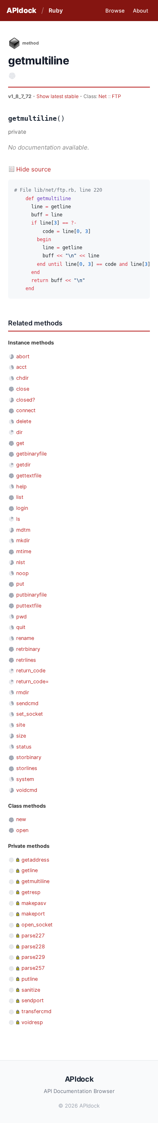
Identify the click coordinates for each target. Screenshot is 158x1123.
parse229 (33, 957)
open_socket (37, 925)
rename (25, 638)
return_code (30, 670)
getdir (23, 465)
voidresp (32, 1022)
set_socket (29, 714)
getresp (31, 892)
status (24, 747)
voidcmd (26, 790)
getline (29, 870)
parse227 (33, 936)
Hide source (33, 169)
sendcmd (27, 703)
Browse (115, 10)
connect (26, 410)
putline (29, 979)
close (22, 389)
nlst (20, 562)
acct (21, 367)
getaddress (35, 860)
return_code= (32, 681)
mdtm (23, 530)
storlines (26, 768)
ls (18, 519)
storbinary (28, 757)
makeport (33, 914)
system (25, 779)
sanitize (30, 990)
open (22, 830)
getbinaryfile (31, 454)
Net (102, 96)
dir (19, 432)
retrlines (26, 660)
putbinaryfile (31, 595)
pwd (21, 617)
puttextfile (28, 606)
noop (22, 573)
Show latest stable (58, 96)
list (19, 497)
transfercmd (36, 1011)
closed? (25, 400)
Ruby (56, 10)
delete (23, 421)
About (140, 10)
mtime (23, 551)
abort (23, 356)
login (22, 508)
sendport (32, 1000)
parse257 (33, 968)
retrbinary (28, 649)
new (21, 819)
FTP (116, 96)
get (20, 443)
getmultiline (35, 881)
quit (21, 627)
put (20, 584)
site (20, 725)
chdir (22, 378)
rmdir (22, 692)
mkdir (23, 540)
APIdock (21, 10)
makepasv (33, 903)
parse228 (33, 946)
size (21, 736)
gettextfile (28, 476)
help (21, 486)
